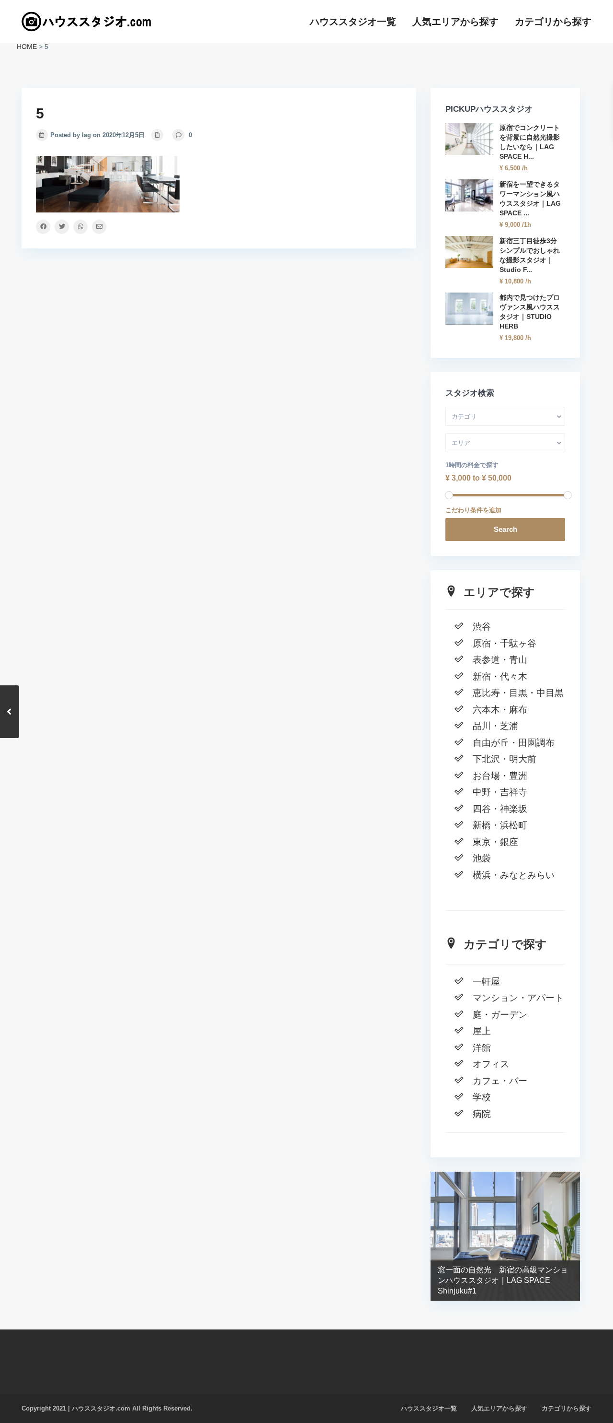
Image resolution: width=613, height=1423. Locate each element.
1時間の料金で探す (472, 465)
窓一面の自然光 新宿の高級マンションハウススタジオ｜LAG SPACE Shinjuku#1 (503, 1280)
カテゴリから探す (553, 21)
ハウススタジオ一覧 (353, 21)
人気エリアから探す (455, 21)
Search (505, 529)
